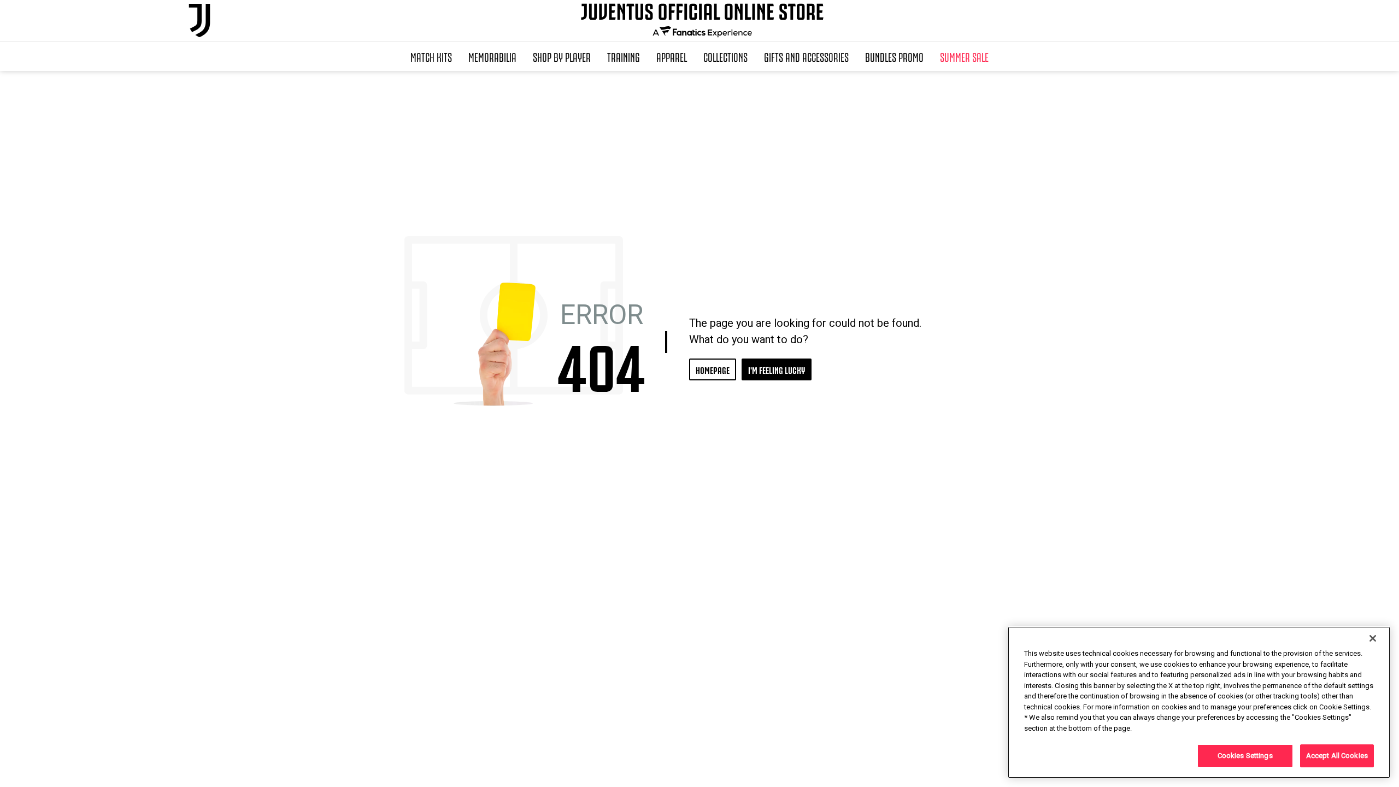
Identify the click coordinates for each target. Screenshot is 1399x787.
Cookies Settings (1245, 755)
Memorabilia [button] (492, 56)
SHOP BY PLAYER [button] (562, 56)
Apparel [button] (671, 56)
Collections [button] (725, 56)
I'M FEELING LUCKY (776, 369)
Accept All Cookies (1337, 755)
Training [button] (623, 56)
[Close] (1373, 638)
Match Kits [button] (431, 56)
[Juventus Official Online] (199, 20)
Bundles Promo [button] (894, 56)
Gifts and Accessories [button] (806, 56)
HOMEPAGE (713, 369)
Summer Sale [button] (964, 56)
